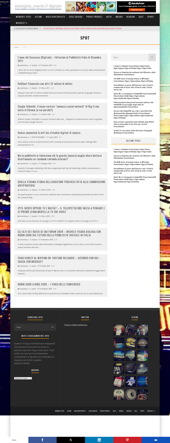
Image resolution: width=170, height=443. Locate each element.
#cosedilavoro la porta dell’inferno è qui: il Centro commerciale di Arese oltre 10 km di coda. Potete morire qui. (133, 87)
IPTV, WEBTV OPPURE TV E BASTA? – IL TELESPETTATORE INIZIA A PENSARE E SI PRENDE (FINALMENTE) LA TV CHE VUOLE (61, 210)
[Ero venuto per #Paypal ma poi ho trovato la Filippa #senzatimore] (119, 330)
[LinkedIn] (99, 440)
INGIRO (119, 16)
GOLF (141, 16)
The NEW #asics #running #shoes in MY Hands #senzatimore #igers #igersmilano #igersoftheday (82, 28)
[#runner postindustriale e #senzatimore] (142, 330)
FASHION (130, 16)
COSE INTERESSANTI (38, 137)
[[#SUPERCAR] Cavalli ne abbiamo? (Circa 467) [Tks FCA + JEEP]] (130, 369)
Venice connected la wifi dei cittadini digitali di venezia (49, 133)
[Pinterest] (127, 440)
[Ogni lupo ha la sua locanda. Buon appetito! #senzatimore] (119, 395)
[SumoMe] (156, 440)
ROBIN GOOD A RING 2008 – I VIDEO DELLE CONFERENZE (49, 284)
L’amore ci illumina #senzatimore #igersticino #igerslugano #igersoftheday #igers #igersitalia (132, 67)
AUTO (109, 16)
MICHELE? (21, 22)
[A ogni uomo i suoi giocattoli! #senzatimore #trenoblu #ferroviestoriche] (130, 330)
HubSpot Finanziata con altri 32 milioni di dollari (45, 84)
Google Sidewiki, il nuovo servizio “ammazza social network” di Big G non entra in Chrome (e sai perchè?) (58, 108)
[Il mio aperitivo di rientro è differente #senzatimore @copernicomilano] (119, 343)
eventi (34, 266)
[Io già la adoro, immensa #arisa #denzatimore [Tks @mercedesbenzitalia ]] (119, 369)
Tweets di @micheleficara (75, 325)
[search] (152, 57)
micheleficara (24, 65)
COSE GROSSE (76, 16)
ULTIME (38, 16)
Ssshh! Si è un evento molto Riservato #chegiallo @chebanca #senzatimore (133, 131)
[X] (71, 440)
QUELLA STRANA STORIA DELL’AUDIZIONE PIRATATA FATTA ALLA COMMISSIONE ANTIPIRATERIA (62, 183)
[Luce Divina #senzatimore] (142, 343)
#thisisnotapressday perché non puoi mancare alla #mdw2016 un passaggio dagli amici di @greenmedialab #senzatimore (133, 104)
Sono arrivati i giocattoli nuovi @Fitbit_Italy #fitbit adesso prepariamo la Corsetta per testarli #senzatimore (134, 124)
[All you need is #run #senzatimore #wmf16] (142, 369)
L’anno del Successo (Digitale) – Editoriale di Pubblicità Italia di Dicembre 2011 (59, 59)
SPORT (150, 16)
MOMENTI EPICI (23, 16)
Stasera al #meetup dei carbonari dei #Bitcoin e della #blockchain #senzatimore (134, 73)
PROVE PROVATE (94, 16)
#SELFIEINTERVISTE (55, 16)
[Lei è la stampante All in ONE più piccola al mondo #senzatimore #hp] (130, 382)
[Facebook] (42, 440)
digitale (34, 65)
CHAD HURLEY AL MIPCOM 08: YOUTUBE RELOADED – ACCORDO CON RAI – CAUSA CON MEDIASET (59, 259)
